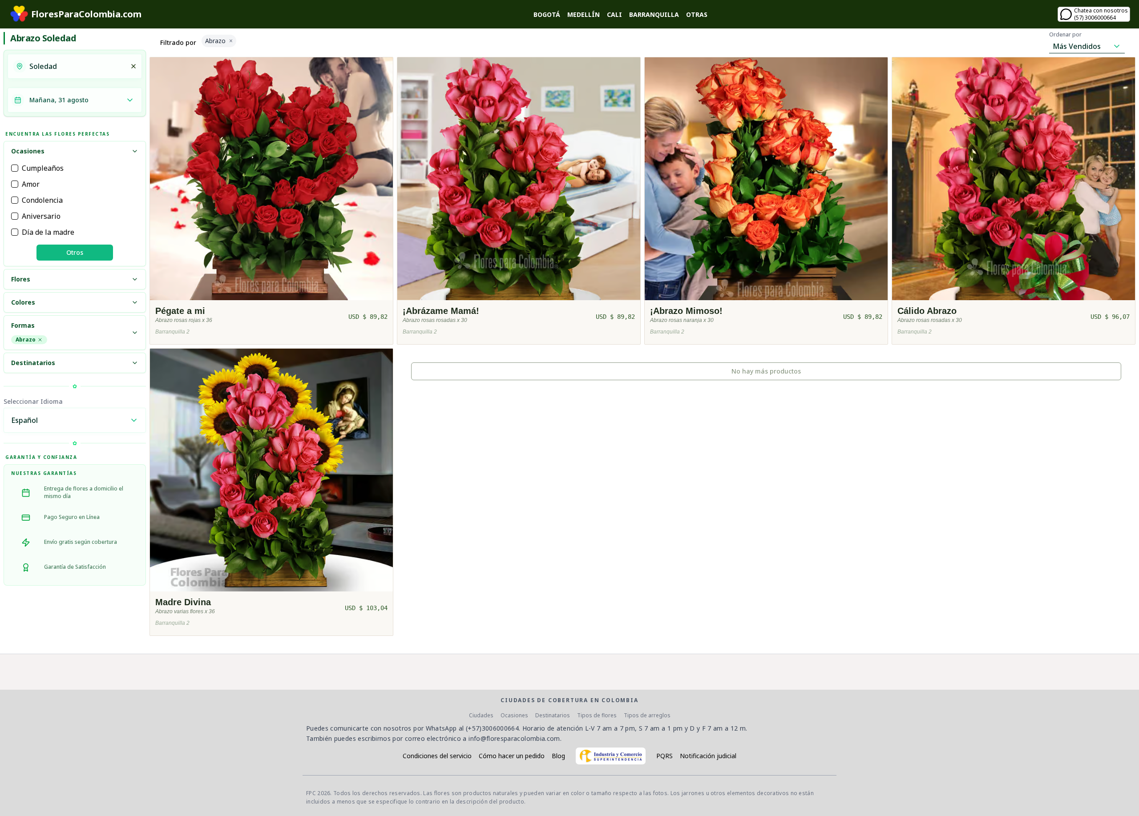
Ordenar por (1065, 34)
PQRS (664, 756)
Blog (558, 756)
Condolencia (42, 200)
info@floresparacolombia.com (514, 738)
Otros (74, 252)
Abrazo (26, 339)
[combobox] (77, 66)
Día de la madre (48, 232)
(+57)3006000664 (492, 728)
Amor (31, 184)
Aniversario (41, 216)
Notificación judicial (708, 756)
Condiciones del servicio (437, 756)
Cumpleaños (43, 168)
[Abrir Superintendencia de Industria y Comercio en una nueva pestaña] (611, 756)
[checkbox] (14, 168)
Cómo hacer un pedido (512, 756)
